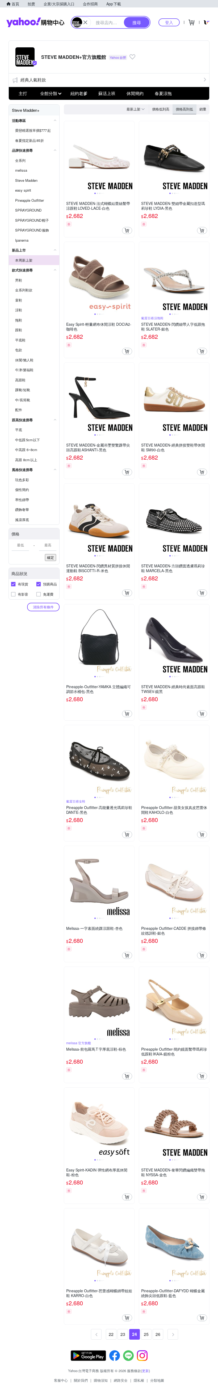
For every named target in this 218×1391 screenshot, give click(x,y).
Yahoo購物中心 (35, 22)
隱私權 (139, 1380)
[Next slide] (130, 156)
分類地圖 (157, 1380)
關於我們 (81, 1380)
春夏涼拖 (163, 93)
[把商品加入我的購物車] (127, 230)
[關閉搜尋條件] (85, 22)
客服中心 (61, 1380)
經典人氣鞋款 (33, 80)
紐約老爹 (78, 93)
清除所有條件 (43, 606)
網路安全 (121, 1380)
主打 (23, 93)
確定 (50, 557)
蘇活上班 (106, 93)
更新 (145, 1370)
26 (158, 1334)
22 (111, 1334)
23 (122, 1334)
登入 (169, 22)
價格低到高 (160, 109)
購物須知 (101, 1380)
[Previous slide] (67, 156)
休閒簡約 (135, 93)
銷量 (202, 109)
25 (146, 1334)
